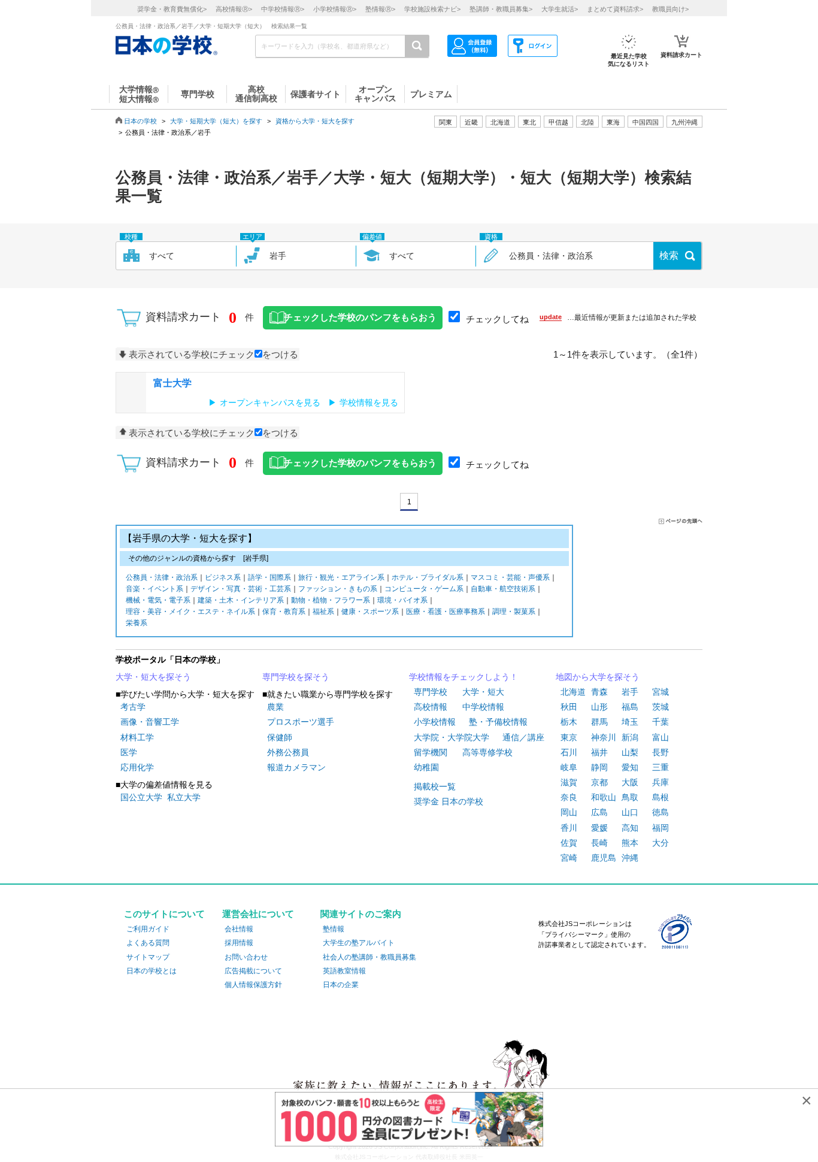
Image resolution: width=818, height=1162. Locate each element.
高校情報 (430, 707)
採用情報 (239, 943)
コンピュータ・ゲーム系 (423, 589)
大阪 (630, 782)
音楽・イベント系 (154, 589)
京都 (599, 782)
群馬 (599, 722)
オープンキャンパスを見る (270, 402)
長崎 (599, 843)
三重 (660, 767)
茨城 (660, 707)
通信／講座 (523, 737)
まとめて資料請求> (615, 9)
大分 (660, 843)
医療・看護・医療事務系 (445, 611)
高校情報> (234, 9)
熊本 (630, 843)
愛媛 (599, 828)
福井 (599, 752)
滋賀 (569, 782)
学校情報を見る (369, 402)
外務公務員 (288, 752)
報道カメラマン (296, 767)
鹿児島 (603, 858)
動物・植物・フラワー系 (330, 600)
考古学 (133, 707)
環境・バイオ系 (402, 600)
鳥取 (630, 797)
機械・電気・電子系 (158, 600)
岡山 (569, 812)
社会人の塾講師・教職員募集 (369, 957)
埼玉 (630, 722)
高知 (630, 828)
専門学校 (430, 692)
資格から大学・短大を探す (315, 121)
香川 (569, 828)
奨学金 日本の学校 (448, 801)
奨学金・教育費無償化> (172, 9)
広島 (599, 812)
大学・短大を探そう (153, 677)
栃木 (569, 722)
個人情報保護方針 (253, 985)
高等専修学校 (487, 752)
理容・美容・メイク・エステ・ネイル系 (190, 611)
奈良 (569, 797)
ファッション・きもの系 (337, 589)
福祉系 (323, 611)
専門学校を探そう (295, 677)
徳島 (660, 812)
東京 (569, 737)
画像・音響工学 (149, 722)
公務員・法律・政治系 (162, 577)
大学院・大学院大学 (451, 737)
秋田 (569, 707)
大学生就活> (559, 9)
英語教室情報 (344, 971)
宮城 (660, 692)
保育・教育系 (283, 611)
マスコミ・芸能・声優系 (510, 577)
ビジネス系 (223, 577)
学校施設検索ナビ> (432, 9)
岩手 (630, 692)
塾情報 (333, 929)
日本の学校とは (151, 971)
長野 (660, 752)
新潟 (630, 737)
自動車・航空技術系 (503, 589)
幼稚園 (426, 767)
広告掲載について (253, 971)
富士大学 (172, 383)
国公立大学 (141, 797)
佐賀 (569, 843)
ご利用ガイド (147, 929)
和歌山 (603, 797)
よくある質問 (147, 943)
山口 (630, 812)
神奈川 (603, 737)
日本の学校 (140, 121)
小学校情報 (435, 722)
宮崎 (569, 858)
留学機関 (430, 752)
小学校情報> (334, 9)
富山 (660, 737)
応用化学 (137, 767)
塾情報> (380, 9)
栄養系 (136, 623)
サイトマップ (147, 957)
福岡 (660, 828)
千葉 (660, 722)
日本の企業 (341, 985)
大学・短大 (483, 692)
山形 (599, 707)
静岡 (599, 767)
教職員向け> (670, 9)
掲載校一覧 (435, 786)
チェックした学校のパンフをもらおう (360, 317)
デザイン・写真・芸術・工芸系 (240, 589)
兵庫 (660, 782)
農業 (275, 707)
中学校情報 (483, 707)
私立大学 (184, 797)
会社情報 (239, 929)
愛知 (630, 767)
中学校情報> (282, 9)
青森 (599, 692)
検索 (668, 255)
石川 (569, 752)
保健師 (279, 737)
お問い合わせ (246, 957)
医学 (128, 752)
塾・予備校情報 (498, 722)
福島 (630, 707)
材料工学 (137, 737)
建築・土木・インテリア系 (241, 600)
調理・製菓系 (513, 611)
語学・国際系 (269, 577)
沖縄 (630, 858)
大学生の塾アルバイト (359, 943)
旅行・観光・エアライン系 (341, 577)
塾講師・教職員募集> (500, 9)
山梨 (630, 752)
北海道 (500, 122)
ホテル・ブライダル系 (427, 577)
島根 (660, 797)
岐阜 (569, 767)
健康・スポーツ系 (370, 611)
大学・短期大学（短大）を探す (216, 121)
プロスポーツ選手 (300, 722)
